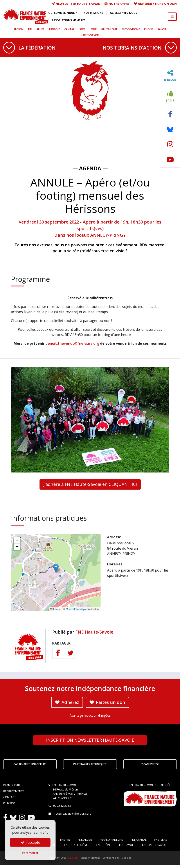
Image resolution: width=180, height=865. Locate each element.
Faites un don (110, 702)
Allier (40, 29)
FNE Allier (85, 840)
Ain (30, 29)
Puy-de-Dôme (131, 29)
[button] (56, 568)
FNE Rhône (103, 845)
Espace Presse (150, 764)
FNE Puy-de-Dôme (76, 845)
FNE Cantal (138, 840)
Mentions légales (90, 857)
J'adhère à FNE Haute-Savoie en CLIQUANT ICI (90, 484)
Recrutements (13, 791)
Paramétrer (30, 853)
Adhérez (69, 702)
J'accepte (32, 842)
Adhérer (145, 4)
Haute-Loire (109, 29)
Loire (93, 29)
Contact (9, 797)
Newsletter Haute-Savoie (77, 4)
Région (18, 29)
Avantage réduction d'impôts (90, 715)
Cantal (69, 29)
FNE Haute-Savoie (94, 632)
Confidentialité (111, 857)
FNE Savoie (126, 845)
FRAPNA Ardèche (111, 840)
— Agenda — (90, 168)
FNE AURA (72, 857)
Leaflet (56, 609)
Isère (82, 29)
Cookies (126, 857)
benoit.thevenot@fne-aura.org (72, 343)
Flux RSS (9, 803)
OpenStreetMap (75, 609)
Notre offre (119, 4)
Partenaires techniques (89, 764)
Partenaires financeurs (30, 764)
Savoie (161, 29)
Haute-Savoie (90, 35)
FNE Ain (65, 840)
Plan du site (12, 785)
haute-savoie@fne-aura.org (72, 813)
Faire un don (166, 4)
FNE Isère (160, 840)
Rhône (148, 29)
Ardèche (54, 29)
